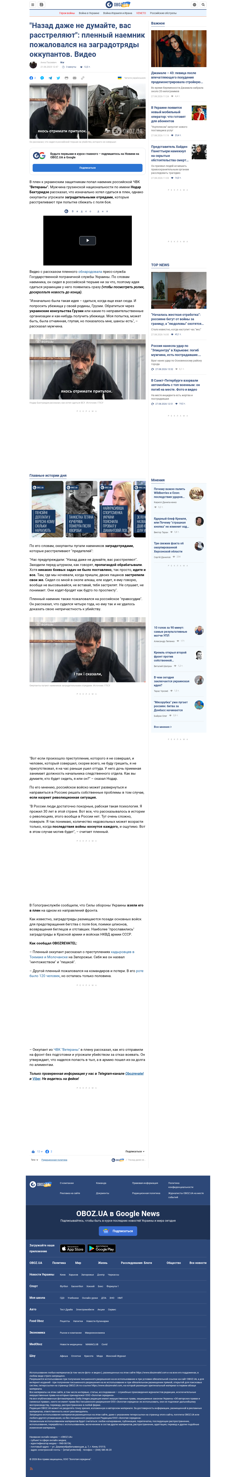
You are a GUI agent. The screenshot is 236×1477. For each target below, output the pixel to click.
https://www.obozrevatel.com (151, 1372)
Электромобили (85, 1309)
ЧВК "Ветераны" (67, 1049)
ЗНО (112, 1298)
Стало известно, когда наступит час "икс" (176, 329)
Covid (104, 1344)
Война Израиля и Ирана (117, 13)
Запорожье (87, 1274)
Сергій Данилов (162, 557)
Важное (158, 23)
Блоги (148, 1263)
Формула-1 (113, 1286)
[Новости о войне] (118, 1161)
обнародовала (90, 272)
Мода (100, 1356)
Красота (88, 1356)
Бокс (100, 1286)
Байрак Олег (160, 716)
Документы (102, 1193)
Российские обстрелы (163, 13)
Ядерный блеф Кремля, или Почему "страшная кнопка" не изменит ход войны (170, 523)
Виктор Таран (161, 532)
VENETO (141, 13)
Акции (101, 1309)
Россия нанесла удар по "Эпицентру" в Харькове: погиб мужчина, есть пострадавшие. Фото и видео (175, 350)
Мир (78, 1263)
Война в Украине (89, 13)
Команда (101, 1183)
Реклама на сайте (70, 1193)
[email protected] (72, 1449)
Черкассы (113, 1274)
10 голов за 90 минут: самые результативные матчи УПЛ (170, 631)
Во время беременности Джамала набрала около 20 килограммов (177, 89)
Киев (62, 1274)
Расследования (132, 1263)
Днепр (101, 1274)
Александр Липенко (164, 641)
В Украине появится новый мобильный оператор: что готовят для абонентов (168, 114)
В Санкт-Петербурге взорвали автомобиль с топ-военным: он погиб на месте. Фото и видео (175, 384)
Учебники (73, 1298)
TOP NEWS (160, 265)
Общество (174, 1263)
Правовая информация (145, 1183)
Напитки (78, 1321)
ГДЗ (62, 1298)
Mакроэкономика (95, 1332)
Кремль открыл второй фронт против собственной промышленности (170, 657)
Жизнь (102, 1263)
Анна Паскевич (49, 62)
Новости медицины (71, 1344)
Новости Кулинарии (97, 1321)
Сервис (112, 1309)
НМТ (120, 1298)
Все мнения (161, 727)
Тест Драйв (66, 1309)
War (62, 62)
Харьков (73, 1274)
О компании (67, 1183)
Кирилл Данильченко (165, 502)
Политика (59, 1263)
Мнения (158, 480)
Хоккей (90, 1286)
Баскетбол (77, 1286)
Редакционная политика (54, 1160)
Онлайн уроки (90, 1298)
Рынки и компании (71, 1332)
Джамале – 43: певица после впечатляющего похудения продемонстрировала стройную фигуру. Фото (176, 77)
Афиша (64, 1356)
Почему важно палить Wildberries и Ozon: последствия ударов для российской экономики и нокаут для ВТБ (169, 493)
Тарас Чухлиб (161, 691)
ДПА (103, 1298)
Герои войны (67, 13)
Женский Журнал (116, 1356)
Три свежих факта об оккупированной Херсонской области (169, 547)
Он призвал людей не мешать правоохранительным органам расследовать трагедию (170, 169)
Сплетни (76, 1356)
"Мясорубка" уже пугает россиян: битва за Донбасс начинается (171, 706)
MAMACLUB (92, 1344)
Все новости (198, 1263)
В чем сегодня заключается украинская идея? (171, 681)
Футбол (64, 1286)
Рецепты (65, 1321)
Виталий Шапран (163, 666)
